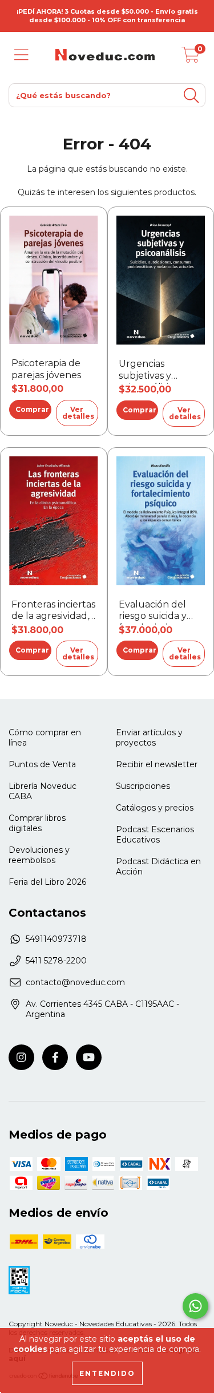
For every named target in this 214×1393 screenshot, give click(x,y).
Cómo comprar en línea (45, 737)
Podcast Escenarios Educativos (155, 834)
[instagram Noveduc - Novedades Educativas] (21, 1057)
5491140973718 (56, 939)
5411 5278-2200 (56, 960)
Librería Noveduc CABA (42, 791)
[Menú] (21, 55)
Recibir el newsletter (156, 764)
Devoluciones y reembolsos (39, 855)
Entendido (107, 1373)
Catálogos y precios (154, 808)
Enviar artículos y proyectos (149, 737)
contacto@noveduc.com (75, 982)
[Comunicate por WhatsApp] (195, 1306)
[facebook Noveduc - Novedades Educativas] (55, 1057)
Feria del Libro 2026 (47, 882)
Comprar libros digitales (37, 823)
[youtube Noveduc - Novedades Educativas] (89, 1057)
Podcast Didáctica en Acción (158, 866)
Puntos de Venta (42, 764)
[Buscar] (191, 95)
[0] (190, 57)
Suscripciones (143, 786)
